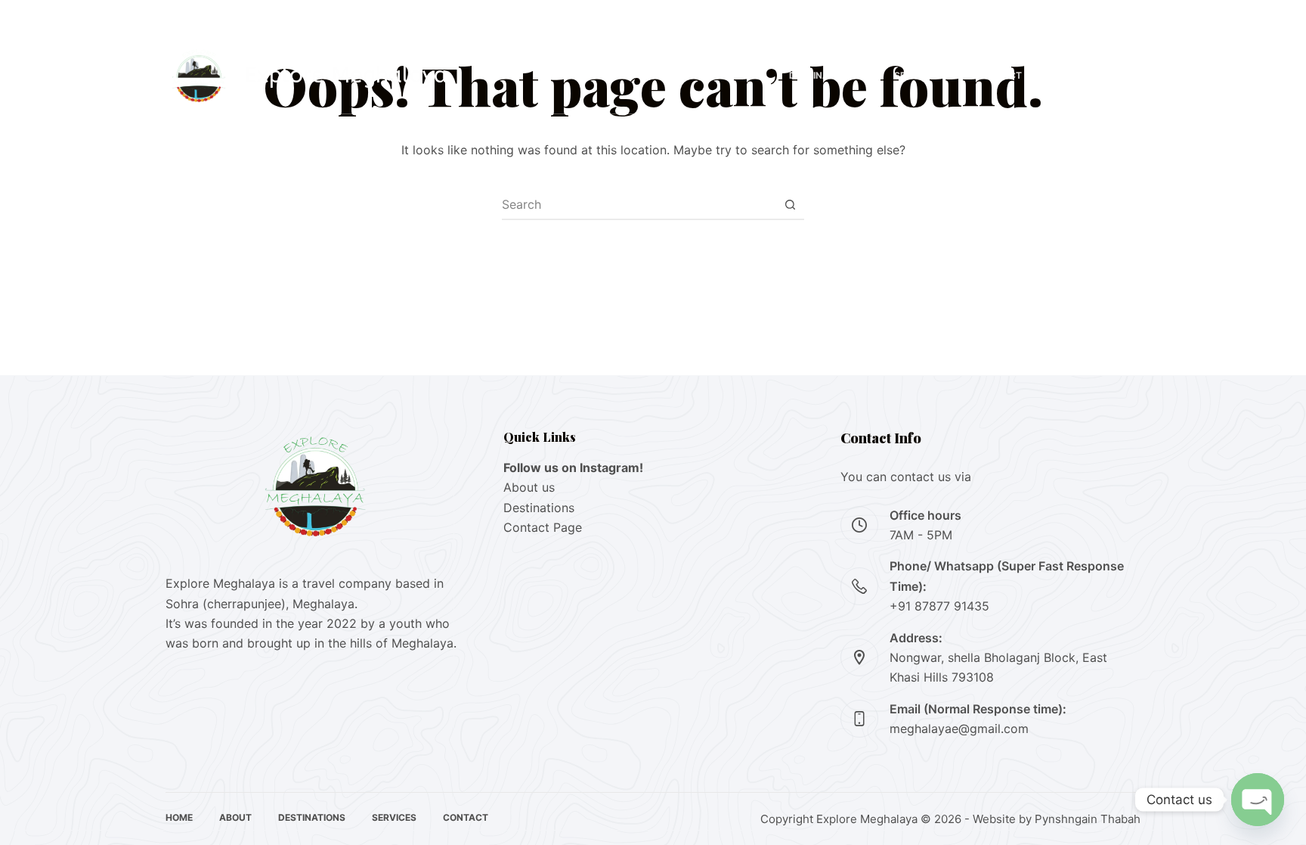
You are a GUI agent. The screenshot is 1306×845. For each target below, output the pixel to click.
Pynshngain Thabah (1087, 819)
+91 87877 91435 (268, 18)
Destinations (822, 75)
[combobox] (638, 204)
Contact (999, 75)
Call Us (1111, 76)
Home (667, 75)
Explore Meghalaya (345, 75)
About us (529, 487)
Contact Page (542, 527)
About (735, 75)
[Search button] (789, 204)
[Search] (1061, 76)
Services (916, 75)
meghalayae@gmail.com (959, 728)
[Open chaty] (1257, 799)
